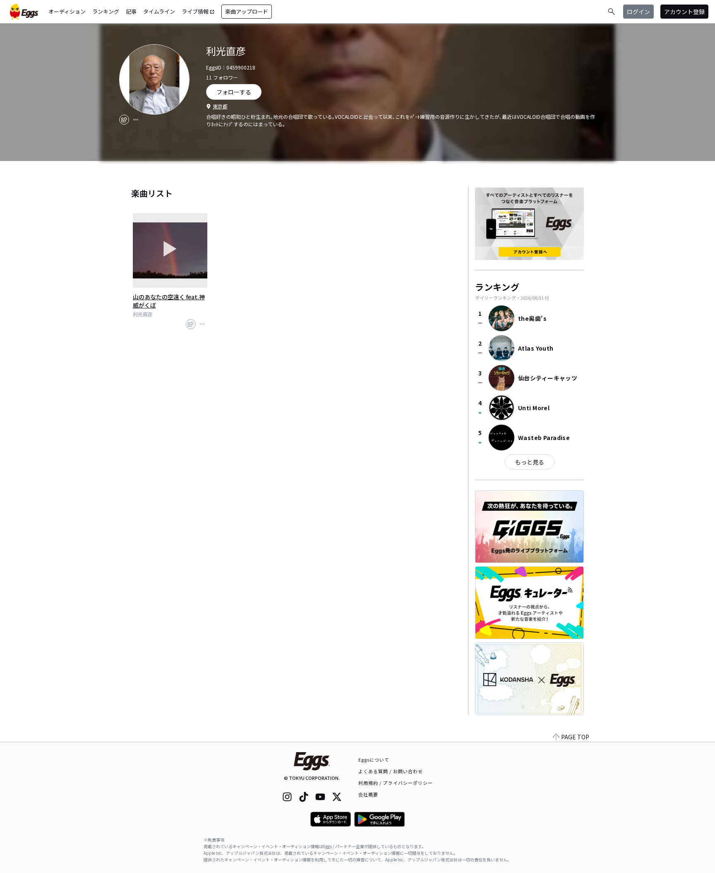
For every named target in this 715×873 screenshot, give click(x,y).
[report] (136, 120)
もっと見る (529, 462)
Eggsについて (374, 759)
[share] (124, 120)
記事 (131, 11)
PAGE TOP (575, 737)
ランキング (105, 11)
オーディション (67, 11)
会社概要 (368, 794)
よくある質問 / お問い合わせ (390, 771)
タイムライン (159, 11)
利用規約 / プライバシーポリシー (395, 782)
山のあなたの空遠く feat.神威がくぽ (169, 301)
